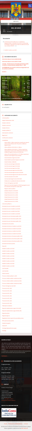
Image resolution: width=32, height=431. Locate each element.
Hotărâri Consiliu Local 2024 (8, 261)
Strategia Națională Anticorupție (9, 328)
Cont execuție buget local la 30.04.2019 (13, 179)
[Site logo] (16, 17)
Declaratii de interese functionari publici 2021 (12, 241)
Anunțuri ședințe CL (6, 130)
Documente (9, 31)
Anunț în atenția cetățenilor (10, 162)
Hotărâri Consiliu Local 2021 (8, 253)
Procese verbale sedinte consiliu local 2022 (12, 281)
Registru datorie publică (9, 188)
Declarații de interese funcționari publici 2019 (12, 236)
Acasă (5, 423)
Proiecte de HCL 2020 (7, 291)
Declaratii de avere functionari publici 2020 (11, 218)
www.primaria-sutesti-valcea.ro (8, 400)
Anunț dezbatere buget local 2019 (11, 157)
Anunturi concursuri (6, 125)
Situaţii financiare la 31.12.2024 (11, 201)
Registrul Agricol (6, 315)
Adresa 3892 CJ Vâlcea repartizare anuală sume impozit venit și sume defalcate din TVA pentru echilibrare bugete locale (16, 144)
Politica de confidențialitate (15, 423)
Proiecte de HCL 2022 (7, 296)
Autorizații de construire (7, 133)
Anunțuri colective (6, 123)
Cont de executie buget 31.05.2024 (12, 166)
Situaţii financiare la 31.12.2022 (11, 197)
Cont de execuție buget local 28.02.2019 (13, 170)
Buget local (4, 135)
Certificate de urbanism (7, 137)
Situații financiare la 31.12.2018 (11, 193)
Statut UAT (4, 325)
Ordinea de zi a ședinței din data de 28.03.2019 (14, 181)
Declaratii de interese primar (8, 243)
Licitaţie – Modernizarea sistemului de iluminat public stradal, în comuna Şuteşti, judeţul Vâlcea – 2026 (15, 64)
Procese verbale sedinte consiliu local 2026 (12, 283)
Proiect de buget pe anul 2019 (11, 183)
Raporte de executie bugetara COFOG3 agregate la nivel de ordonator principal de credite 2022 (17, 185)
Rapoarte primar (6, 313)
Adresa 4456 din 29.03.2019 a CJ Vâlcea (13, 147)
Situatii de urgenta (6, 323)
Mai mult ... (4, 71)
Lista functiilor (5, 271)
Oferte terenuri (5, 273)
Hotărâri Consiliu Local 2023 (8, 258)
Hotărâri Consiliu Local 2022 (8, 256)
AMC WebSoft (24, 428)
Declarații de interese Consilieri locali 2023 (11, 233)
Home (4, 31)
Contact (26, 423)
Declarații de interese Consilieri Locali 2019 (11, 226)
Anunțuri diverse (6, 128)
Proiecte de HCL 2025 (7, 303)
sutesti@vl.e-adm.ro (8, 398)
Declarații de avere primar (8, 223)
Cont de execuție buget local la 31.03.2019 (13, 172)
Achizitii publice (5, 118)
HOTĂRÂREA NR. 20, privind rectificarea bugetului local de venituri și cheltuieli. (15, 68)
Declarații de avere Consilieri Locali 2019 (11, 206)
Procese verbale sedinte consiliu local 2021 (12, 278)
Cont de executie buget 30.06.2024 (12, 164)
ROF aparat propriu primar (8, 320)
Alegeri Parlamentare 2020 (8, 120)
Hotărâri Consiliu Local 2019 (10, 50)
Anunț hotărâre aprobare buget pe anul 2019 (14, 159)
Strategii (4, 330)
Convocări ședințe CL (7, 203)
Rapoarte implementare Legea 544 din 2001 (12, 310)
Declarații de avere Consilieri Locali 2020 (11, 208)
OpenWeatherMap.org (17, 98)
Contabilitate (5, 140)
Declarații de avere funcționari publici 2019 (11, 216)
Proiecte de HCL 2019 (7, 288)
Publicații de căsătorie (7, 305)
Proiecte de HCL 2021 (7, 293)
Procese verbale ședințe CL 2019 (9, 276)
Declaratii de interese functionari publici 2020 (12, 238)
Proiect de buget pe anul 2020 (9, 286)
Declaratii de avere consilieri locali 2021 (11, 211)
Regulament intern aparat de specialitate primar (13, 318)
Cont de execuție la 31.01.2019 (11, 176)
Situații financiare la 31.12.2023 (11, 199)
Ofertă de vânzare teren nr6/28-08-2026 (11, 59)
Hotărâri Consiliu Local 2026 (8, 266)
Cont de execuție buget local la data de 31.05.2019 (15, 174)
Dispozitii (4, 246)
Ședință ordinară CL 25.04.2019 (11, 190)
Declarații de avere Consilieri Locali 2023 (11, 213)
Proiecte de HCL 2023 (7, 298)
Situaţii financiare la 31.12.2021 (11, 195)
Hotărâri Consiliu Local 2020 (8, 251)
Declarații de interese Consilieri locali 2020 (11, 228)
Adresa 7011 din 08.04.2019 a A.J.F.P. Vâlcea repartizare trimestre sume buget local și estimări (16, 155)
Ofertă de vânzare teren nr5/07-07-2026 (11, 61)
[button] (30, 6)
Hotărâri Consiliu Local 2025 (8, 263)
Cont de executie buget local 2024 (12, 168)
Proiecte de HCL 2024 (7, 300)
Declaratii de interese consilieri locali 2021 (11, 231)
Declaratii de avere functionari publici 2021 (11, 221)
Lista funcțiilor (5, 268)
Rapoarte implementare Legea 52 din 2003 (11, 308)
